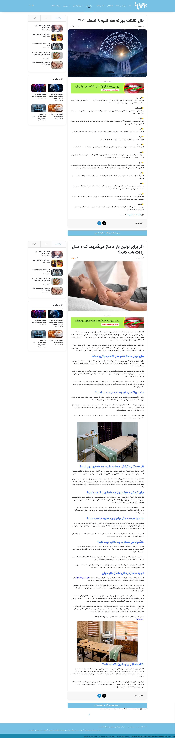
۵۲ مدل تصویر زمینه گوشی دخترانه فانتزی (42, 26)
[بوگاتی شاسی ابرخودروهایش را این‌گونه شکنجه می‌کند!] (38, 108)
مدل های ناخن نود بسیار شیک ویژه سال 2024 (41, 63)
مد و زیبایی (66, 6)
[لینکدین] (99, 223)
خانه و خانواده (100, 6)
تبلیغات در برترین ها (134, 215)
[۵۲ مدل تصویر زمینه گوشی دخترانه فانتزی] (57, 28)
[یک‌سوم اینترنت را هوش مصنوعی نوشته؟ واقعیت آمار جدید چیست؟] (55, 88)
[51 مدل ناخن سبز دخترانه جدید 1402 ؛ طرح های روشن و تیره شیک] (57, 55)
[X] (104, 223)
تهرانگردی (110, 6)
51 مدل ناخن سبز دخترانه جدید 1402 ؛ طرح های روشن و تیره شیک (41, 54)
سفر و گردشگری (78, 6)
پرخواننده (58, 18)
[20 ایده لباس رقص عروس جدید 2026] (57, 46)
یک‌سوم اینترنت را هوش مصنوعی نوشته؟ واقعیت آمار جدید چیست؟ (56, 96)
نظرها (34, 18)
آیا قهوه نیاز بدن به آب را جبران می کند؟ (56, 115)
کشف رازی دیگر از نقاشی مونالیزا (41, 34)
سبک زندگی (89, 6)
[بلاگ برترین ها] (141, 6)
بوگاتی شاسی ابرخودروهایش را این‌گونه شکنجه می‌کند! (39, 116)
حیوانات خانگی (55, 6)
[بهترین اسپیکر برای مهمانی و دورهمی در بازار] (38, 88)
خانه (129, 6)
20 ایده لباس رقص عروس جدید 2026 (41, 44)
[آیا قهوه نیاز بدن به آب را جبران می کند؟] (55, 108)
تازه (46, 18)
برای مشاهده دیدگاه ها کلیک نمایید (107, 233)
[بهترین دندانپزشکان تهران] (107, 88)
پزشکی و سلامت (121, 6)
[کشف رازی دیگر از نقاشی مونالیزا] (57, 37)
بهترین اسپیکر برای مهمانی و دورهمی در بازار (39, 95)
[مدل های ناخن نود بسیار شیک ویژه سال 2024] (57, 65)
